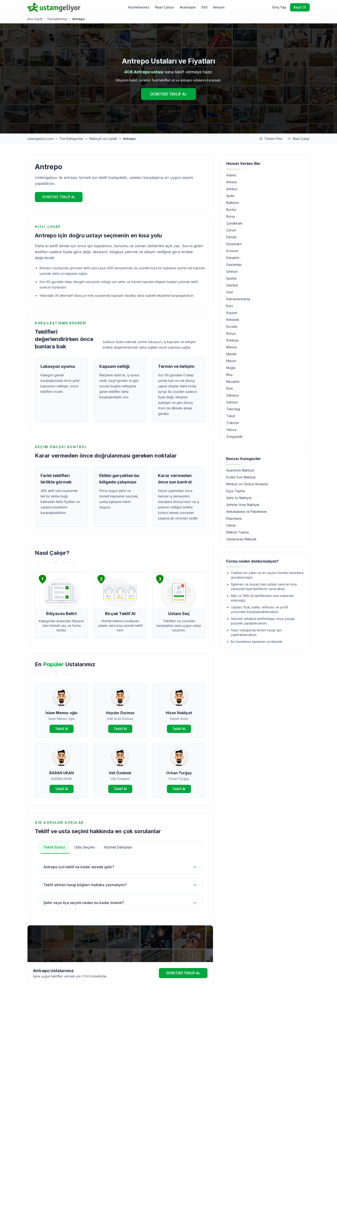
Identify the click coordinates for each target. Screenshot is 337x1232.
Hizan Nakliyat (179, 712)
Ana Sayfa (35, 19)
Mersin (231, 361)
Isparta (231, 278)
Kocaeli (231, 326)
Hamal (230, 525)
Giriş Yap (279, 7)
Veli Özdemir (120, 773)
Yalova (231, 430)
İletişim (218, 7)
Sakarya (232, 395)
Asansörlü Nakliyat (240, 470)
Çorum (231, 230)
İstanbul (232, 285)
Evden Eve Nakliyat (240, 477)
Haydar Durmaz (120, 712)
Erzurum (232, 251)
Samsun (232, 402)
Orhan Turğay (179, 773)
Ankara (231, 182)
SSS (204, 7)
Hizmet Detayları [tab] (118, 847)
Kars (229, 306)
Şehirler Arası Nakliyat (242, 505)
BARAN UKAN (61, 773)
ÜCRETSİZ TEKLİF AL (168, 94)
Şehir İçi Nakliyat (238, 498)
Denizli (231, 237)
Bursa (230, 216)
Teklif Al (61, 729)
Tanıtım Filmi (273, 139)
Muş (229, 375)
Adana (231, 175)
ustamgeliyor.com (40, 139)
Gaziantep (234, 264)
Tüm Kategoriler (71, 139)
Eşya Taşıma (235, 491)
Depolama (234, 518)
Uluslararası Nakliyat (241, 539)
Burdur (231, 209)
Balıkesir (232, 203)
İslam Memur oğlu (61, 712)
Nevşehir (233, 381)
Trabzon (232, 423)
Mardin (231, 354)
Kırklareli (232, 320)
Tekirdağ (233, 409)
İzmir (229, 292)
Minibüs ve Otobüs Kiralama (247, 484)
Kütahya (232, 340)
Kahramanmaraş (238, 299)
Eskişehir (233, 258)
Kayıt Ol (300, 7)
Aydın (230, 196)
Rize (229, 388)
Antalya (231, 189)
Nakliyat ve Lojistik (103, 139)
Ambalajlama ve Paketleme (246, 511)
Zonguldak (234, 436)
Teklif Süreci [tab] (54, 847)
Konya (231, 333)
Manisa (231, 347)
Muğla (230, 368)
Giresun (232, 271)
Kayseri (232, 313)
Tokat (230, 416)
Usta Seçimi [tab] (84, 847)
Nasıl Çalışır (164, 7)
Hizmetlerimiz (138, 7)
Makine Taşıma (237, 532)
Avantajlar (188, 7)
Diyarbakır (234, 244)
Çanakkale (234, 223)
